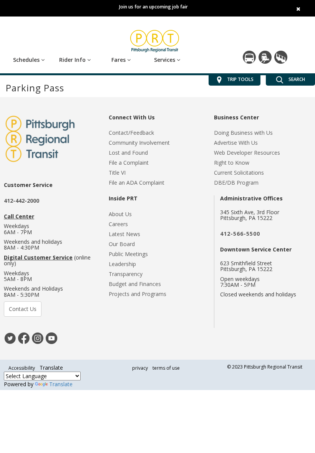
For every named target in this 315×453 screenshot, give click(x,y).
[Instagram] (38, 337)
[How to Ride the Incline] (280, 57)
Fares (119, 59)
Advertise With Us (236, 142)
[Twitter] (10, 337)
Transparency (126, 274)
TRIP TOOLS (240, 79)
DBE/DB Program (236, 182)
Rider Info (73, 59)
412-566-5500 (240, 233)
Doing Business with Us (243, 132)
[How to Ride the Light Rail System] (265, 57)
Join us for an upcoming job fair (153, 6)
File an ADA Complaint (136, 182)
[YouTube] (51, 337)
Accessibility (21, 368)
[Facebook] (24, 337)
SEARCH (296, 79)
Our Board (122, 244)
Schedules (27, 59)
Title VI (117, 172)
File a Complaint (129, 162)
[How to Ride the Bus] (249, 57)
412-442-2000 (21, 200)
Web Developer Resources (247, 152)
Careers (118, 224)
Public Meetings (128, 254)
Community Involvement (139, 142)
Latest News (124, 234)
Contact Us (22, 308)
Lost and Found (128, 152)
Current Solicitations (239, 172)
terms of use (166, 368)
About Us (120, 214)
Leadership (122, 264)
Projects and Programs (137, 294)
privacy (140, 368)
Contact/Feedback (131, 132)
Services (165, 59)
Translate (61, 384)
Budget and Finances (135, 284)
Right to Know (231, 162)
